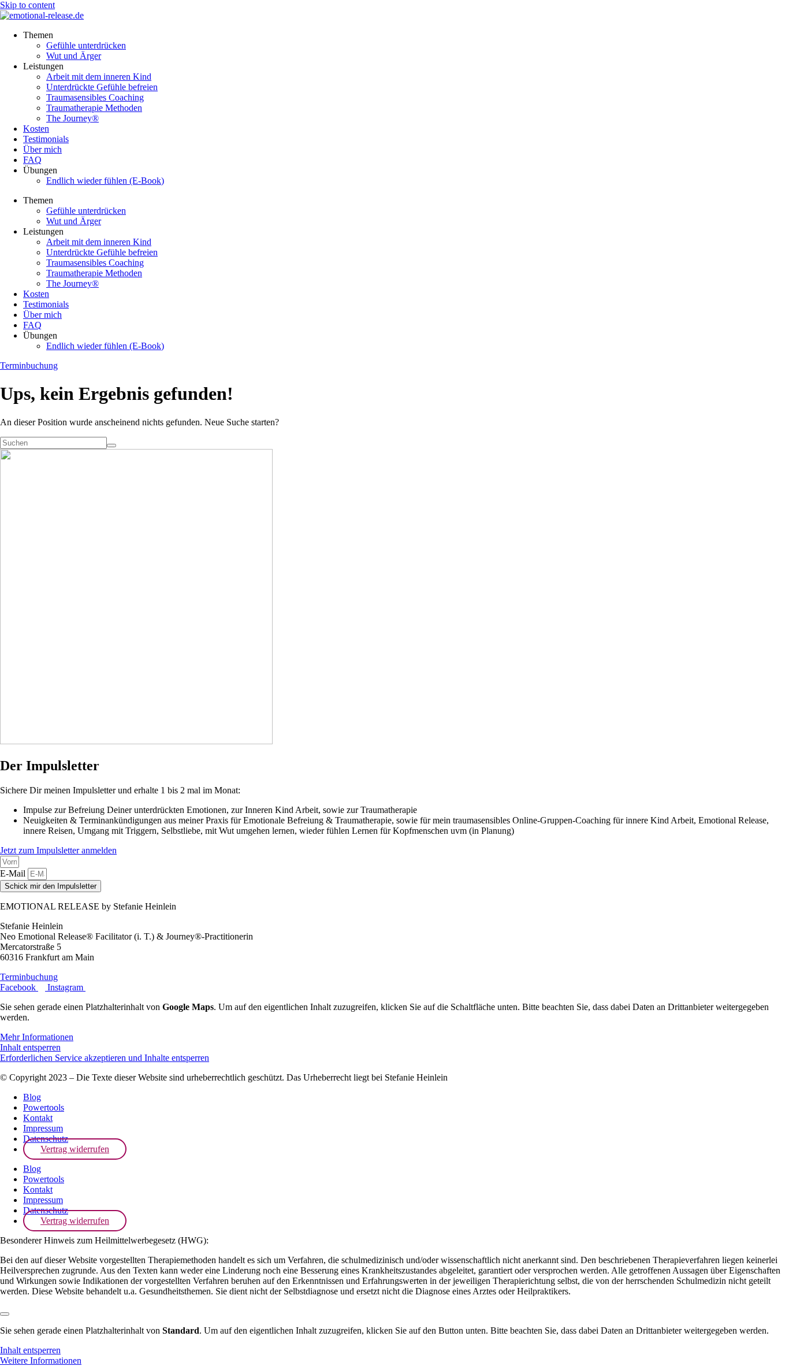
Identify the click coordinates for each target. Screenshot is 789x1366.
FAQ (32, 160)
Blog (32, 1097)
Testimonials (46, 139)
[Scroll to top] (4, 1314)
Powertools (43, 1107)
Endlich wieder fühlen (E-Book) (105, 180)
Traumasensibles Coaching (95, 97)
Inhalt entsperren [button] (30, 1047)
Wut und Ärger (73, 56)
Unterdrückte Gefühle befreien (102, 87)
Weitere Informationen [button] (40, 1360)
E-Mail (14, 873)
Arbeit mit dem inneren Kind (98, 76)
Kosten (36, 128)
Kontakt (38, 1118)
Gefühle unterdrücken (86, 45)
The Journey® (72, 118)
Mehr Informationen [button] (36, 1037)
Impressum (43, 1128)
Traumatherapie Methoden (94, 108)
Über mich (42, 149)
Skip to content (27, 5)
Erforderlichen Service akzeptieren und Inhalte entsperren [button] (104, 1058)
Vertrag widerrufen (74, 1149)
